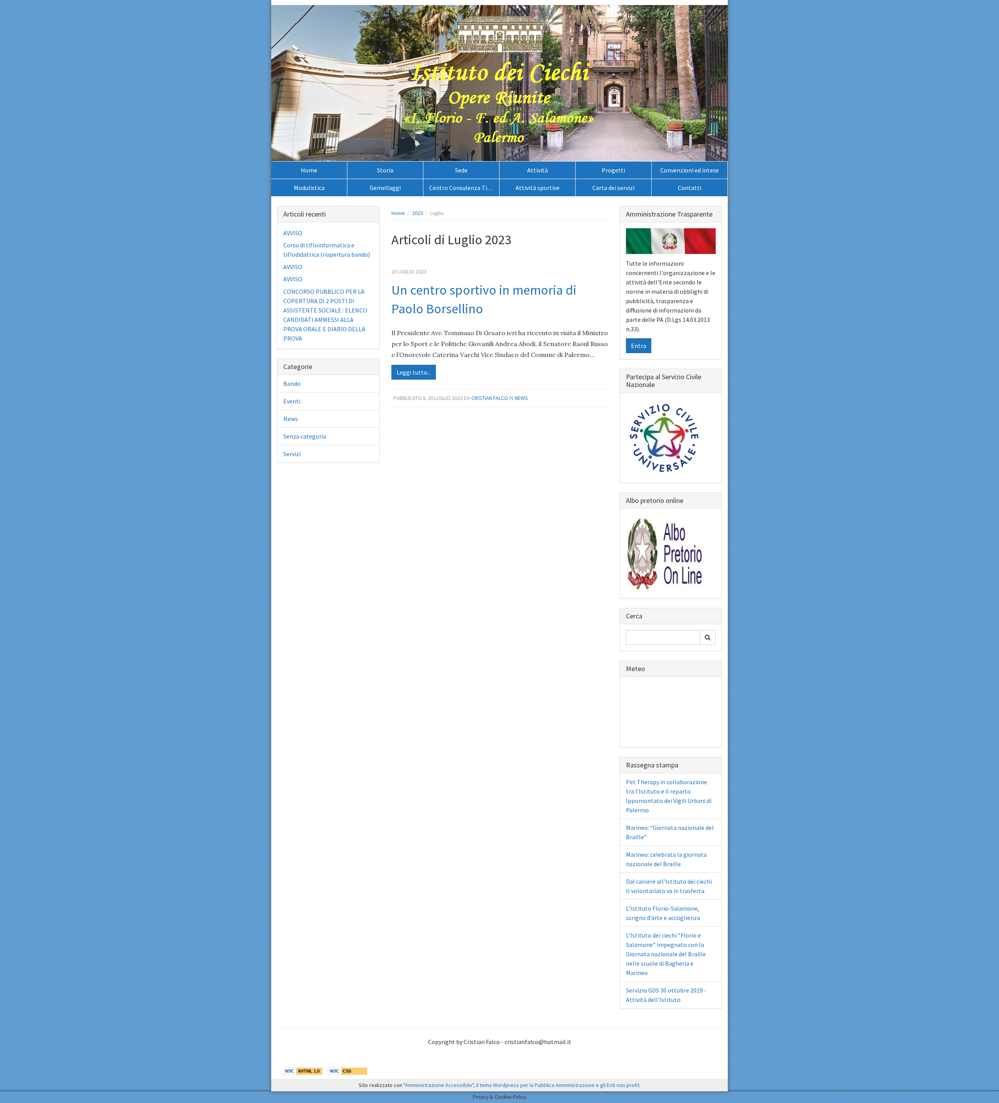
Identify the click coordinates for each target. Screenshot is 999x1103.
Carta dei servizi (613, 188)
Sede (461, 170)
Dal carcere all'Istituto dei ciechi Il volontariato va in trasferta (669, 886)
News (521, 397)
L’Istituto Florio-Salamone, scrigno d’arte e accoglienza (663, 913)
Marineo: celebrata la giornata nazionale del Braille (666, 859)
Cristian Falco (489, 397)
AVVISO (292, 233)
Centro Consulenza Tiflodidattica (464, 188)
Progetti (613, 170)
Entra (638, 346)
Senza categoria (304, 436)
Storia (385, 170)
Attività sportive (537, 188)
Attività (537, 170)
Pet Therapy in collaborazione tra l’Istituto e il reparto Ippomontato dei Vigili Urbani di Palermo (668, 796)
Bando (291, 383)
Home (309, 170)
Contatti (689, 188)
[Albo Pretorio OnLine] (665, 552)
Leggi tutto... (413, 372)
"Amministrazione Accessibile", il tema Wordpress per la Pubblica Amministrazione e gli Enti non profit (522, 1085)
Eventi (291, 401)
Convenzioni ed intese (689, 170)
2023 (417, 213)
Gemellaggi (385, 188)
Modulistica (309, 188)
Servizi (292, 454)
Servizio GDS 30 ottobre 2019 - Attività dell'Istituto (666, 995)
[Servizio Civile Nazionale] (665, 437)
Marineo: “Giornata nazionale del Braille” (670, 832)
